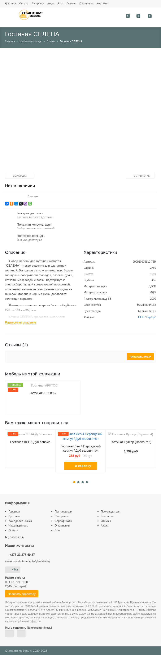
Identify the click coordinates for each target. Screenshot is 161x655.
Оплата (23, 3)
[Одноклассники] (11, 203)
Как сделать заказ (20, 521)
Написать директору (22, 594)
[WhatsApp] (30, 203)
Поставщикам (63, 511)
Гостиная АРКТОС (43, 393)
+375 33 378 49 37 (22, 554)
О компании (86, 3)
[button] (77, 114)
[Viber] (25, 203)
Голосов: (16, 537)
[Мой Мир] (16, 203)
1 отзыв (33, 196)
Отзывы (71, 3)
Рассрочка (38, 3)
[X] (21, 203)
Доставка (10, 3)
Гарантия (14, 511)
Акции (51, 3)
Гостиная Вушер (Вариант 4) (130, 442)
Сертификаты (63, 521)
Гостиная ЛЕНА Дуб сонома (30, 442)
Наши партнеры (18, 525)
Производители (110, 511)
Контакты (102, 3)
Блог (60, 3)
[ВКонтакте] (7, 203)
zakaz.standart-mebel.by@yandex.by (27, 561)
